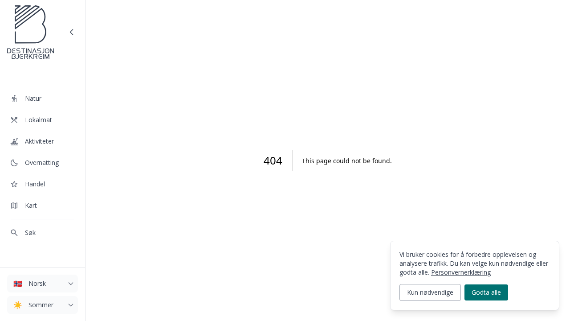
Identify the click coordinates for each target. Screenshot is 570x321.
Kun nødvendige (430, 292)
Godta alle (486, 292)
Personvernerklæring (461, 272)
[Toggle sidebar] (71, 32)
